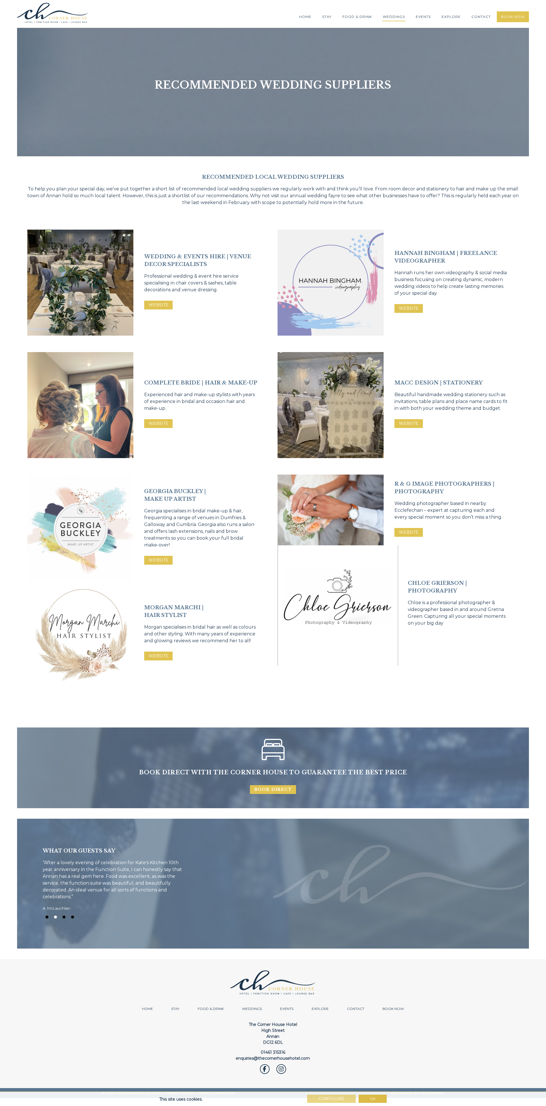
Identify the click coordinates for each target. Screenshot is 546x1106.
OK (372, 1099)
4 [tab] (72, 917)
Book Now (513, 16)
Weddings (394, 16)
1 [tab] (47, 917)
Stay (327, 16)
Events (423, 16)
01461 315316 (273, 1052)
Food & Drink (357, 16)
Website (158, 304)
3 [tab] (64, 917)
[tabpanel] (273, 883)
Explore (451, 16)
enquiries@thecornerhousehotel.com (273, 1058)
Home (305, 16)
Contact (481, 16)
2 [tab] (55, 917)
